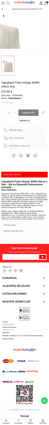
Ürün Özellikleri (12, 175)
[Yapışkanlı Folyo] (9, 9)
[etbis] (24, 395)
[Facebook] (4, 271)
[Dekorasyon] (7, 9)
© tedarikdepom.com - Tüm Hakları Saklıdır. (24, 410)
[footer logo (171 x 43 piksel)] (24, 350)
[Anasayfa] (4, 9)
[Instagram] (15, 271)
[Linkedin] (21, 271)
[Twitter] (10, 271)
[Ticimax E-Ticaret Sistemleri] (24, 416)
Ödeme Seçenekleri (13, 231)
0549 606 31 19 (8, 330)
